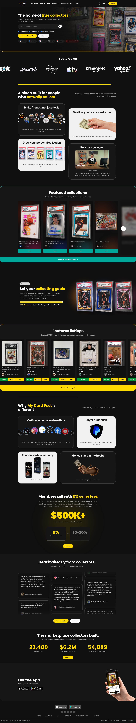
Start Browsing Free (61, 621)
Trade (19, 379)
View (29, 251)
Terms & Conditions (114, 720)
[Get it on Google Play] (36, 688)
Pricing (77, 3)
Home (39, 715)
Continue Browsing (67, 388)
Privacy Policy (104, 720)
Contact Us (67, 715)
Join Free (112, 3)
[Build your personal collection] (123, 228)
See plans (67, 546)
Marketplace (34, 3)
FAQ (71, 3)
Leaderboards (64, 3)
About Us (49, 715)
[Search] (60, 26)
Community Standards (128, 720)
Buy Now (4, 379)
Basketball (33, 41)
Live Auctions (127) (73, 41)
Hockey (52, 41)
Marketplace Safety (82, 715)
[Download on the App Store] (23, 688)
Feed (48, 3)
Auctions (42, 3)
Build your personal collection (67, 259)
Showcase (55, 3)
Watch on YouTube (92, 170)
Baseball (44, 41)
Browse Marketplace (27, 36)
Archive (96, 715)
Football (24, 41)
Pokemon (61, 41)
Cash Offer (12, 379)
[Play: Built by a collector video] (92, 159)
